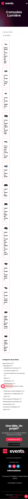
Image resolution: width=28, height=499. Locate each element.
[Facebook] (10, 466)
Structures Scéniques (10, 407)
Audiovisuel (6, 363)
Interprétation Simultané (11, 402)
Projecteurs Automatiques (12, 391)
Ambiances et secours (11, 368)
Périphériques (8, 383)
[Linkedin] (18, 466)
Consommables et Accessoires (14, 373)
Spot (5, 396)
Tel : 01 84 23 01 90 (14, 444)
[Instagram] (14, 466)
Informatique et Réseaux (11, 399)
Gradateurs (7, 381)
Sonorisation (7, 404)
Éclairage (6, 366)
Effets (6, 378)
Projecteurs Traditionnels (12, 394)
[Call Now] (3, 386)
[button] (27, 3)
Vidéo (5, 409)
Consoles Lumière (14, 14)
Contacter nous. (14, 462)
